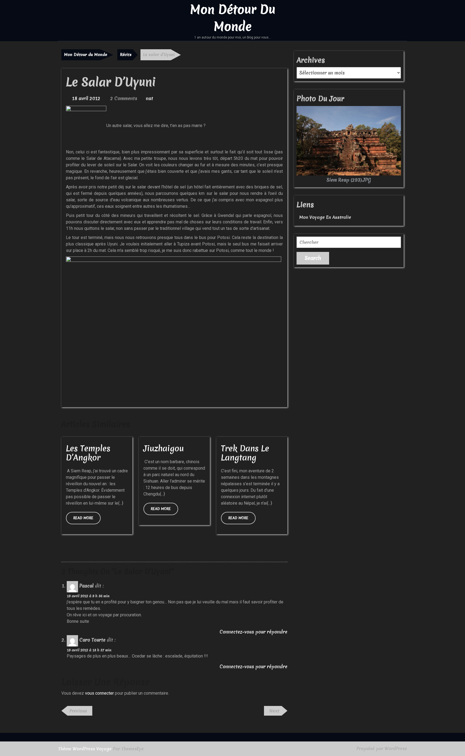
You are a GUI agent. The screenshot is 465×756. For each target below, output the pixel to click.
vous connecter (99, 693)
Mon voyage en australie (325, 217)
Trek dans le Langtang (245, 453)
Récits (126, 54)
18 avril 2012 (86, 98)
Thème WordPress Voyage (85, 749)
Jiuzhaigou (163, 448)
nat (149, 98)
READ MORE (87, 519)
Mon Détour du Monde (85, 54)
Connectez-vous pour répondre (253, 632)
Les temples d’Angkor (88, 453)
